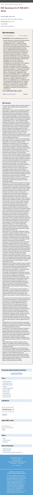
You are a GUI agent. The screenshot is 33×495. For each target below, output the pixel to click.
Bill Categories (6, 393)
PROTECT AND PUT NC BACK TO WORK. (12, 19)
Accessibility (18, 465)
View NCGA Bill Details (9, 35)
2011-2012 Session (23, 35)
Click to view (12, 16)
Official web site (7, 449)
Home (2, 4)
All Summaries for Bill (11, 94)
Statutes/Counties (7, 395)
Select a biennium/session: (8, 407)
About (4, 438)
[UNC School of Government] (16, 1)
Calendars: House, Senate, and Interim (12, 452)
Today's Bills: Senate (7, 384)
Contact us (5, 442)
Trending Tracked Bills (8, 388)
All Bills (4, 386)
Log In (13, 465)
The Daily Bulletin (7, 381)
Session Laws (6, 391)
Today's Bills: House (7, 383)
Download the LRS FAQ (16, 373)
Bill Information (7, 450)
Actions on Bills (6, 390)
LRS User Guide (6, 440)
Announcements (6, 396)
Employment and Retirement (7, 26)
